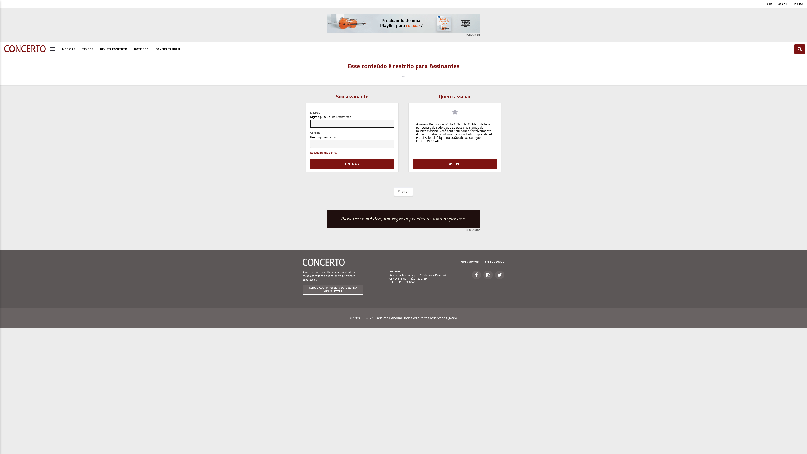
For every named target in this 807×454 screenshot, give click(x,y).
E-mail (315, 112)
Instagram (488, 275)
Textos (87, 49)
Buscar (800, 49)
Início (403, 76)
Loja (769, 4)
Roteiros (141, 49)
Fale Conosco (494, 261)
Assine (782, 4)
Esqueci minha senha (323, 152)
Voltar (405, 192)
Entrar (798, 4)
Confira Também (168, 49)
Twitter (499, 275)
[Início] (25, 51)
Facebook (476, 275)
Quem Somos (470, 261)
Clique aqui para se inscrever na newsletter (333, 289)
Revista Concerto (113, 49)
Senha (315, 133)
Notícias (68, 49)
